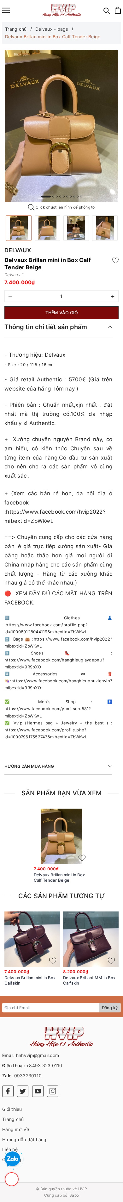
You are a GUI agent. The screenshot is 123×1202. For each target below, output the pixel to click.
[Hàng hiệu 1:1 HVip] (61, 10)
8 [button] (74, 196)
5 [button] (64, 196)
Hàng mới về (15, 1129)
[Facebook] (8, 1091)
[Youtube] (38, 1091)
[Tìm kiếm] (106, 10)
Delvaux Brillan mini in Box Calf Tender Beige (59, 877)
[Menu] (6, 10)
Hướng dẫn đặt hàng (24, 1139)
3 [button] (57, 196)
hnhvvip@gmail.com (37, 1055)
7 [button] (71, 196)
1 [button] (46, 196)
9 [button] (78, 196)
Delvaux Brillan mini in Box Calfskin (30, 980)
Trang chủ (13, 1119)
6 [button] (67, 196)
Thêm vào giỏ (61, 312)
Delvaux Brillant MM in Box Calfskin (89, 980)
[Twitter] (22, 1091)
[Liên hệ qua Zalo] (12, 1159)
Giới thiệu (12, 1109)
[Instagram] (52, 1091)
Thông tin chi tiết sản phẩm (45, 327)
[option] (61, 126)
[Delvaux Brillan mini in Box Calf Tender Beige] (18, 228)
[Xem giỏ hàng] (118, 10)
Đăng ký (110, 1007)
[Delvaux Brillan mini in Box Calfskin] (32, 939)
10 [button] (81, 196)
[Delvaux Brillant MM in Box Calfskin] (91, 939)
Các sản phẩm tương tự (61, 896)
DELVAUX (17, 250)
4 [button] (60, 196)
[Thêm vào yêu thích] (115, 260)
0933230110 (28, 1075)
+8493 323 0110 (44, 1065)
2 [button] (53, 196)
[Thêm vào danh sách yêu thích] (82, 858)
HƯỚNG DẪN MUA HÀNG (29, 766)
